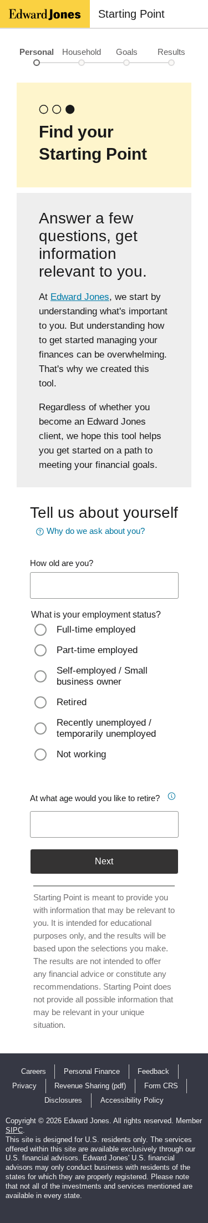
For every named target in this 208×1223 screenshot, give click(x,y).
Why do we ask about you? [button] (96, 531)
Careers (33, 1071)
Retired (72, 702)
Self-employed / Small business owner (102, 676)
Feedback (153, 1071)
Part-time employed (97, 650)
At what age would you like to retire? (95, 798)
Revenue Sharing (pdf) (90, 1086)
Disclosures (63, 1100)
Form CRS (161, 1086)
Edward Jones (79, 297)
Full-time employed (96, 629)
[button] (170, 794)
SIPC (14, 1130)
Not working (81, 754)
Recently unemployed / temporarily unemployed (106, 728)
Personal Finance (92, 1071)
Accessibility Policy (132, 1100)
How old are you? (61, 563)
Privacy (24, 1086)
